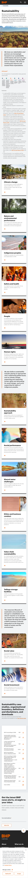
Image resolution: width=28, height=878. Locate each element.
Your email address (7, 818)
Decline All (8, 873)
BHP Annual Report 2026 (18, 150)
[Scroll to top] (23, 830)
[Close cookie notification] (25, 849)
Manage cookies (7, 869)
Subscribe (6, 825)
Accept (19, 873)
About (4, 844)
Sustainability (5, 5)
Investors (5, 847)
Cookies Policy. (8, 865)
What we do (19, 844)
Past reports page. (21, 718)
